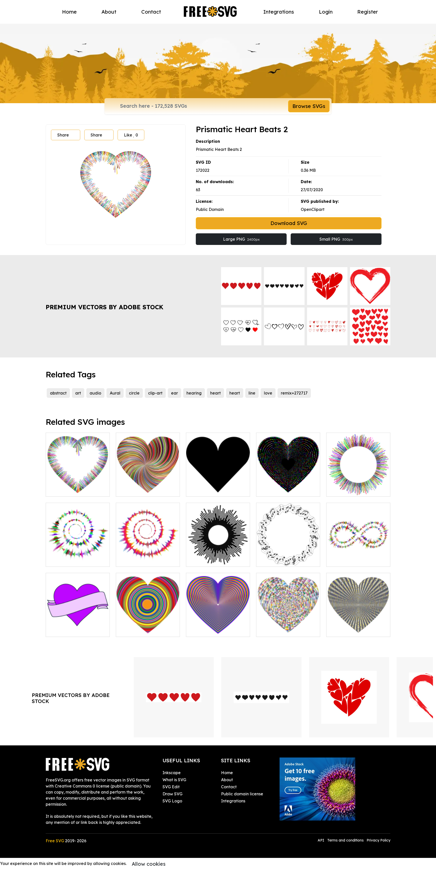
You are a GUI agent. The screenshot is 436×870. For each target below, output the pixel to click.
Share (63, 134)
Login (326, 12)
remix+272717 (294, 393)
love (268, 393)
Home (69, 12)
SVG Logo (172, 800)
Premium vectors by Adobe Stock (104, 307)
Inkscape (171, 772)
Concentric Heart (138, 629)
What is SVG (174, 779)
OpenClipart (312, 209)
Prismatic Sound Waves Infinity (358, 556)
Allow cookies (149, 864)
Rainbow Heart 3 (208, 629)
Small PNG (336, 239)
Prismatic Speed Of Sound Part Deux (358, 486)
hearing (194, 393)
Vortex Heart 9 (346, 629)
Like (131, 134)
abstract (58, 393)
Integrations (278, 12)
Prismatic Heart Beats (72, 489)
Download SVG (288, 223)
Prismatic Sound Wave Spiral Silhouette (78, 556)
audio (95, 393)
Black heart (203, 489)
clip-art (155, 393)
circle (134, 393)
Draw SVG (172, 793)
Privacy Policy (378, 840)
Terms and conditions (345, 840)
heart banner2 (65, 629)
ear (174, 393)
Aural (115, 393)
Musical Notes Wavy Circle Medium (288, 556)
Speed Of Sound (208, 559)
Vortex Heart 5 (276, 629)
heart (215, 393)
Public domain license (242, 793)
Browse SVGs (308, 106)
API (321, 840)
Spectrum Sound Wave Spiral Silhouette (148, 556)
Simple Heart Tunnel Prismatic (288, 486)
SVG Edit (171, 786)
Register (367, 12)
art (78, 393)
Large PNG (241, 239)
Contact (151, 12)
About (108, 12)
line (252, 393)
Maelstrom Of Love (140, 489)
